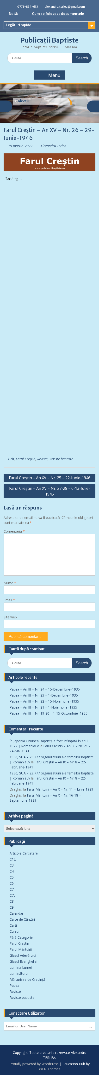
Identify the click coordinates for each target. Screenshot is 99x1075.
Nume (10, 583)
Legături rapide (18, 25)
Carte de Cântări (22, 919)
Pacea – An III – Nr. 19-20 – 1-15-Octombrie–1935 (48, 713)
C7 (12, 889)
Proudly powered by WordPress (34, 1064)
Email (9, 600)
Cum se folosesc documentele (58, 14)
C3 (12, 865)
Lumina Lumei (21, 967)
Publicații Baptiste (50, 40)
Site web (10, 617)
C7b (11, 459)
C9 (12, 907)
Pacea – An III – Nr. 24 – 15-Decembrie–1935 (45, 689)
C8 (12, 901)
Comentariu (14, 531)
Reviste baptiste (61, 459)
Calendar (16, 913)
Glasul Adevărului (23, 955)
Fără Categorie (21, 937)
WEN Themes (49, 1069)
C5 (12, 877)
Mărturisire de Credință (27, 979)
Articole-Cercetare (24, 853)
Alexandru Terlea (53, 146)
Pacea (14, 985)
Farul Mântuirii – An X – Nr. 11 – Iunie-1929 (60, 789)
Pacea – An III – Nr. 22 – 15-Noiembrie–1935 (44, 701)
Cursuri (15, 931)
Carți (13, 925)
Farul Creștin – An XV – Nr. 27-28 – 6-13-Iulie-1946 (49, 491)
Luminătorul (19, 973)
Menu (54, 75)
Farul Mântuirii (21, 949)
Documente (25, 101)
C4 (12, 871)
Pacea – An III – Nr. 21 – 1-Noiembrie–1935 (43, 707)
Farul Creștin (25, 459)
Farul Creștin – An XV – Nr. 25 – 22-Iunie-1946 (49, 477)
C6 (12, 883)
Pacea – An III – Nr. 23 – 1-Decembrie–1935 (44, 695)
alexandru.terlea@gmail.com (65, 6)
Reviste (42, 459)
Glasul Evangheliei (23, 961)
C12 (13, 859)
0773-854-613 (27, 6)
